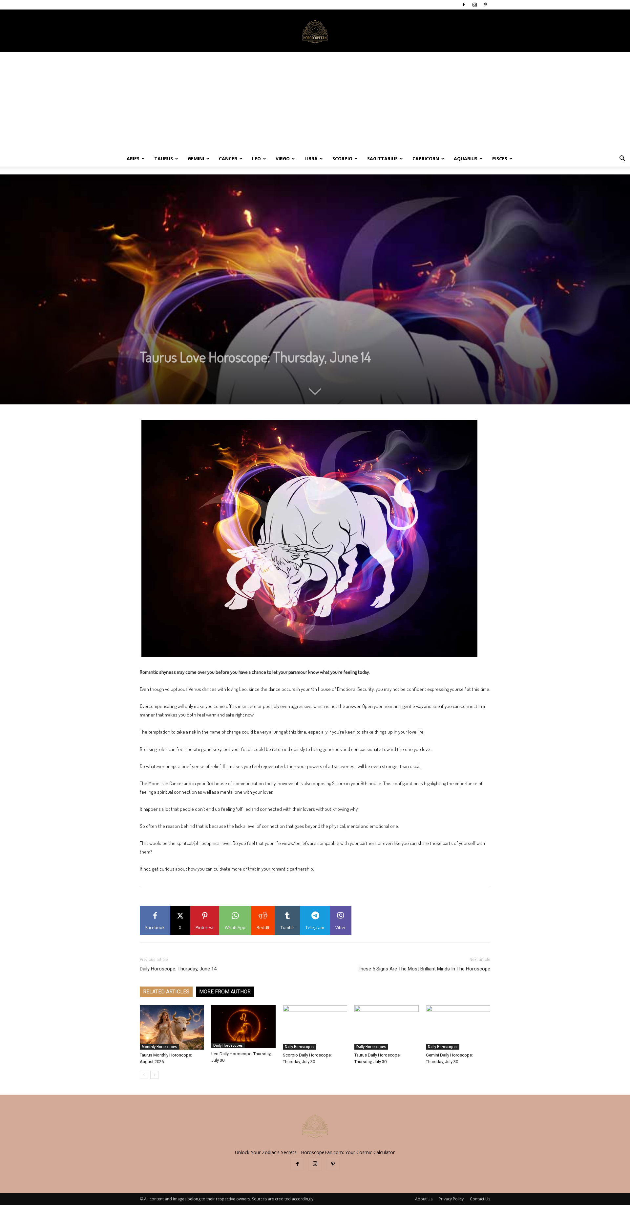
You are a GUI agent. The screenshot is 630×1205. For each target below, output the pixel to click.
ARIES (133, 158)
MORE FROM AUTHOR (225, 992)
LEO (256, 158)
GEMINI (196, 158)
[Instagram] (474, 4)
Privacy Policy (451, 1199)
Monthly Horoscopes (159, 1046)
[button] (622, 159)
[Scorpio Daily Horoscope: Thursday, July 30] (315, 1027)
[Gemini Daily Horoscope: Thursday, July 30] (458, 1027)
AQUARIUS (465, 158)
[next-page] (154, 1075)
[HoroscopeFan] (315, 31)
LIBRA (311, 158)
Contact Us (480, 1199)
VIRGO (283, 158)
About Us (423, 1199)
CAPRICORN (425, 158)
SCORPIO (342, 158)
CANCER (228, 158)
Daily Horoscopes (228, 1045)
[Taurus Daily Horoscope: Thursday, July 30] (386, 1027)
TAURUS (163, 158)
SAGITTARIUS (382, 158)
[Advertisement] (315, 102)
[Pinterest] (485, 4)
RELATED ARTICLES (166, 992)
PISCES (499, 158)
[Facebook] (464, 4)
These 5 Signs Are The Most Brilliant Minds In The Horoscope (424, 969)
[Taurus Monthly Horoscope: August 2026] (172, 1027)
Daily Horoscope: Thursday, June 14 (178, 969)
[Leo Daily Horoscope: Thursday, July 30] (243, 1026)
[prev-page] (144, 1075)
